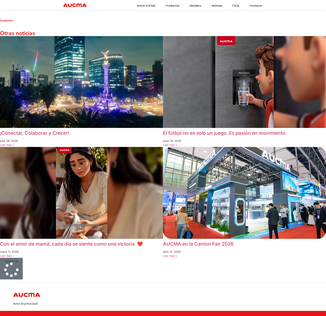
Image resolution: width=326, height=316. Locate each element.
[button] (11, 268)
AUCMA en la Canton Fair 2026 (198, 244)
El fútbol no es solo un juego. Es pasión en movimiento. (225, 133)
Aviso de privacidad (25, 303)
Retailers (195, 6)
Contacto (255, 6)
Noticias (217, 6)
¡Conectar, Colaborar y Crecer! (34, 133)
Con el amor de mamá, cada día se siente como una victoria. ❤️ (71, 244)
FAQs (235, 6)
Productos (172, 6)
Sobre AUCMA (146, 6)
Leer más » (7, 145)
